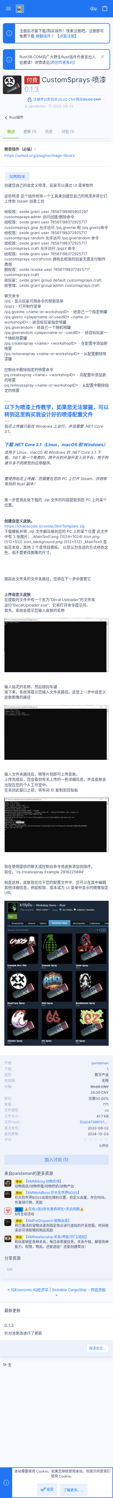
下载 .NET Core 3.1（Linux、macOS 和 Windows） (56, 444)
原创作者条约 (62, 62)
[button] (8, 9)
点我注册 (66, 36)
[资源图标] (7, 1210)
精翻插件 (43, 36)
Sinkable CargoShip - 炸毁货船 (79, 1289)
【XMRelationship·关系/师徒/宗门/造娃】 (52, 1237)
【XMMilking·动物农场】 (39, 1181)
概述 (11, 131)
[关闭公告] (102, 57)
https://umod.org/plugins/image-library (39, 155)
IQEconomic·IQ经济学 (29, 1289)
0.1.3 (9, 1325)
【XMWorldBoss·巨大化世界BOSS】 (48, 1192)
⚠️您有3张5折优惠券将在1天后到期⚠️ (50, 1209)
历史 (49, 131)
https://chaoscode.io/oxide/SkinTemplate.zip (44, 526)
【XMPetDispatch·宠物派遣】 (43, 1220)
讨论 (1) (67, 131)
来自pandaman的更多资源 (28, 1173)
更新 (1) (30, 131)
